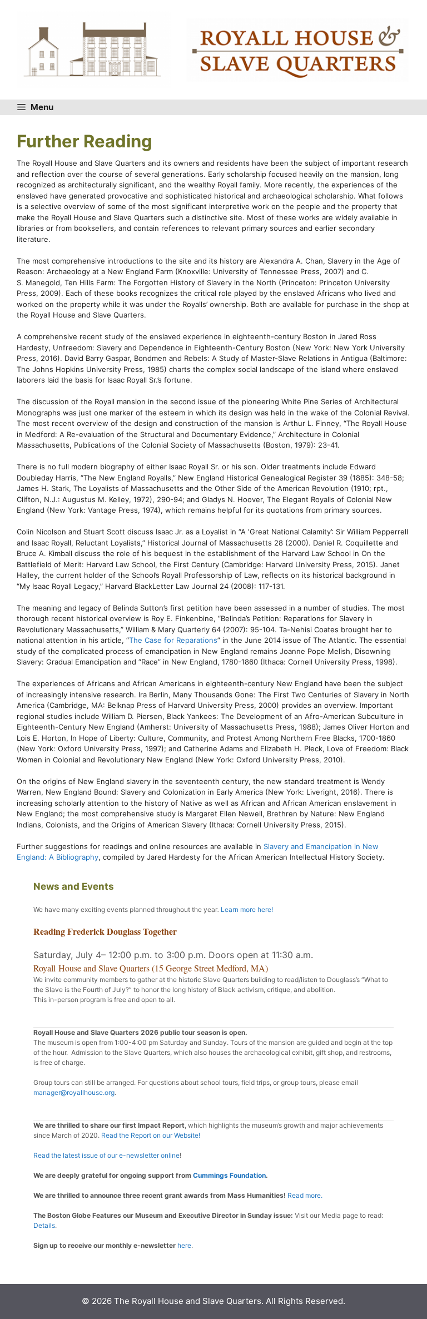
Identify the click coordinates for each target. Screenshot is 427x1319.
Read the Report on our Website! (150, 1135)
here (183, 1245)
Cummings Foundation (229, 1175)
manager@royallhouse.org (74, 1092)
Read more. (304, 1195)
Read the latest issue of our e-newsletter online (106, 1155)
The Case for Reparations (173, 640)
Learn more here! (247, 909)
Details (44, 1225)
